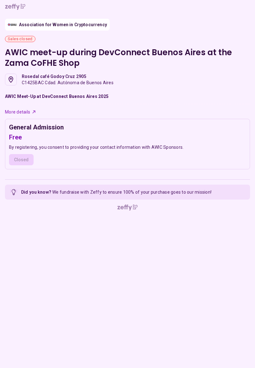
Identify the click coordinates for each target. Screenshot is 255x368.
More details (17, 111)
